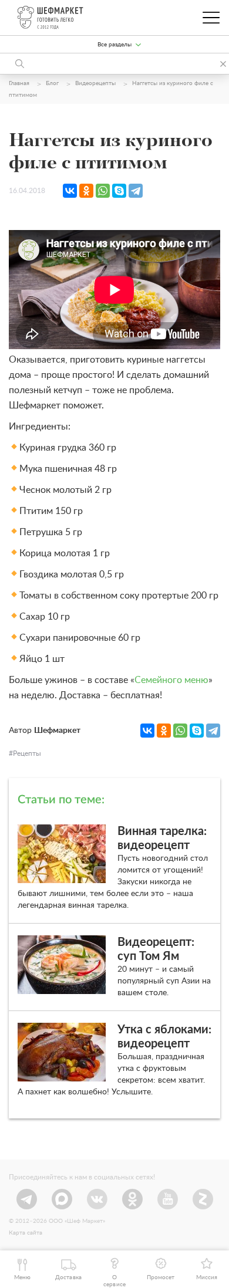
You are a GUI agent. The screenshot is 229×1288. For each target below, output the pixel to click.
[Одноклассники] (86, 191)
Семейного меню (171, 680)
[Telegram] (136, 191)
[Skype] (119, 191)
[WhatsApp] (103, 191)
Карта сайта (25, 1233)
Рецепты (27, 753)
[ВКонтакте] (70, 191)
